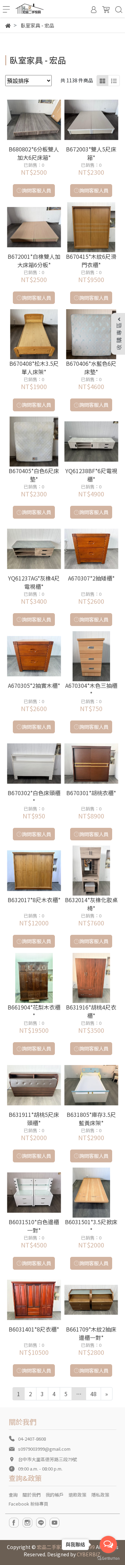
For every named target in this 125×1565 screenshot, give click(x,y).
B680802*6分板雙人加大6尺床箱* (34, 153)
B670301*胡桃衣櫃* (91, 793)
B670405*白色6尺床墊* (34, 475)
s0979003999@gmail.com (44, 1448)
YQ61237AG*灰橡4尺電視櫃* (34, 582)
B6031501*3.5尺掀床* (91, 1226)
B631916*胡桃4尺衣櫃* (91, 1011)
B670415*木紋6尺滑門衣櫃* (91, 260)
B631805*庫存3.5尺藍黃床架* (91, 1118)
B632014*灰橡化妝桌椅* (91, 904)
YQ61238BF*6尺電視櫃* (91, 475)
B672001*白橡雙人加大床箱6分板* (34, 260)
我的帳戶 (54, 1494)
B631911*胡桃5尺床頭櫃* (34, 1118)
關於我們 (32, 1494)
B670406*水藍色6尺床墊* (91, 367)
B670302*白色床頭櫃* (34, 797)
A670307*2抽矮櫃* (91, 578)
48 (93, 1394)
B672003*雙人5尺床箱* (91, 153)
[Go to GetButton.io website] (108, 1558)
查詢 (13, 1494)
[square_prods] (102, 80)
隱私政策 (100, 1494)
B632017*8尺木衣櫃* (34, 900)
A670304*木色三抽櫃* (91, 689)
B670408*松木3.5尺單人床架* (34, 367)
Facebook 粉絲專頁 (28, 1503)
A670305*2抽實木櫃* (34, 685)
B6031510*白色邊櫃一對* (34, 1226)
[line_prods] (114, 80)
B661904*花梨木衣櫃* (34, 1011)
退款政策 (77, 1494)
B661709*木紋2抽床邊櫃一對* (91, 1333)
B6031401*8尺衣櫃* (34, 1329)
